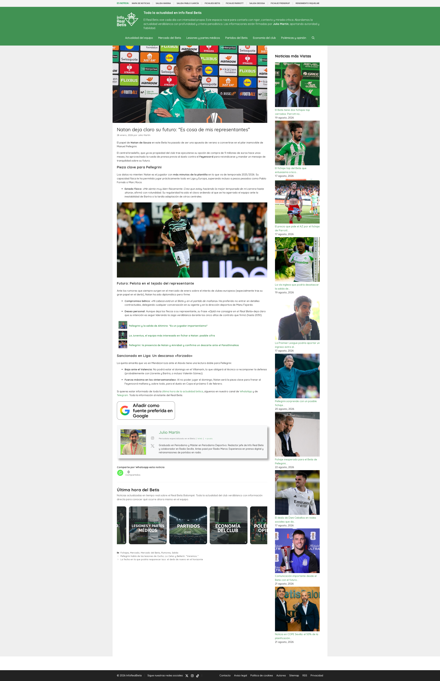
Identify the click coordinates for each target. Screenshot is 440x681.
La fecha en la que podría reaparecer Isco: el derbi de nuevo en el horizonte (161, 559)
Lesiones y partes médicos (203, 38)
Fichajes (124, 552)
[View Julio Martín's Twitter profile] (152, 446)
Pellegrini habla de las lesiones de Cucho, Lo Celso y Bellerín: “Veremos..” (159, 556)
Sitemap (294, 675)
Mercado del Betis (169, 38)
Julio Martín (169, 432)
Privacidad (317, 675)
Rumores (166, 552)
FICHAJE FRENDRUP (280, 3)
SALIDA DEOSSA (257, 3)
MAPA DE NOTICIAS (141, 3)
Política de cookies (261, 675)
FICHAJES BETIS (212, 3)
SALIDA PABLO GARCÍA (188, 3)
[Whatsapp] (120, 473)
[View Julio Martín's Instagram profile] (152, 438)
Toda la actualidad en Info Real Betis (173, 13)
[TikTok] (197, 676)
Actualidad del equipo (139, 38)
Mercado (135, 552)
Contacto (225, 675)
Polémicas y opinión (293, 38)
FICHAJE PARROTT (235, 3)
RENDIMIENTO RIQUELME (307, 3)
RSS (304, 675)
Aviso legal (240, 675)
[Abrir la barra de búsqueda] (313, 38)
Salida (175, 552)
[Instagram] (192, 676)
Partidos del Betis (236, 38)
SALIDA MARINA (163, 3)
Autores (281, 675)
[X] (186, 676)
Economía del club (264, 38)
